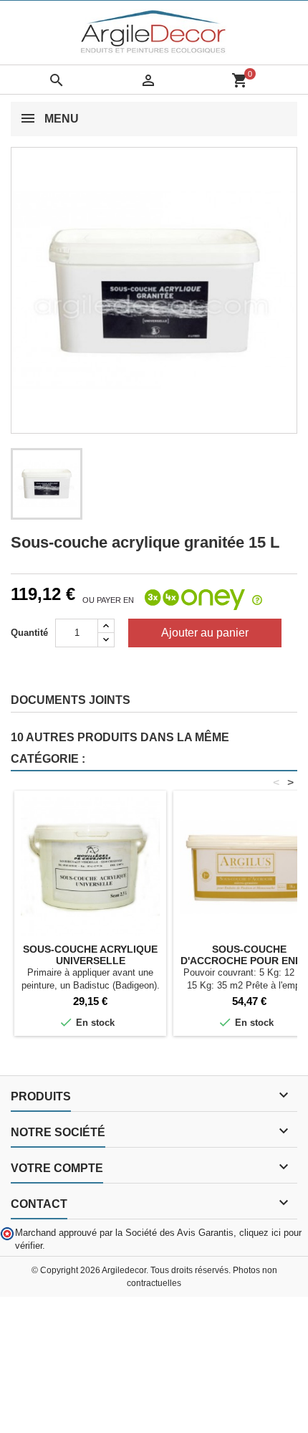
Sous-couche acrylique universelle (90, 954)
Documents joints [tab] (70, 700)
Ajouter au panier (205, 633)
